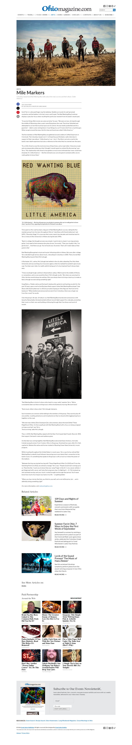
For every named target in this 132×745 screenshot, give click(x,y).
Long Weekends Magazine (67, 720)
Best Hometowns (52, 720)
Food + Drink (42, 15)
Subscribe (109, 15)
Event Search (30, 720)
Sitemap (18, 733)
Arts (53, 15)
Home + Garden (63, 15)
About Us (97, 15)
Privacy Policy (25, 733)
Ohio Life (76, 15)
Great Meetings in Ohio (85, 720)
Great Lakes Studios (61, 727)
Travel (30, 15)
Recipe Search (40, 720)
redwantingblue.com (45, 486)
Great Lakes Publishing (27, 727)
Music (24, 586)
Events (21, 15)
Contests (87, 15)
